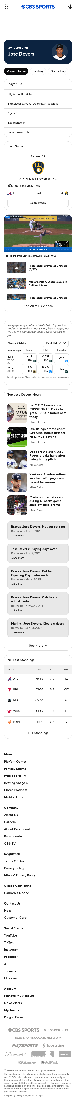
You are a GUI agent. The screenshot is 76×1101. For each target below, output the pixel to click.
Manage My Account (19, 996)
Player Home (16, 71)
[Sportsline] (53, 1045)
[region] (38, 233)
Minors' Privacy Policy (20, 875)
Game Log (58, 71)
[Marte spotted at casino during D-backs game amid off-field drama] (17, 505)
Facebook (11, 957)
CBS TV (10, 844)
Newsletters (13, 1003)
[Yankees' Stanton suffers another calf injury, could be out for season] (17, 482)
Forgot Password (16, 1017)
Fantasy (38, 71)
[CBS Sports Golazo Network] (38, 1037)
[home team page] (38, 167)
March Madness (15, 790)
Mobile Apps (13, 797)
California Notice (16, 893)
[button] (6, 6)
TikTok (8, 943)
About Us (11, 815)
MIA (16, 700)
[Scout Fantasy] (27, 1062)
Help (7, 911)
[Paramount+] (16, 1053)
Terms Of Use (14, 861)
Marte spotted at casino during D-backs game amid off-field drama (46, 501)
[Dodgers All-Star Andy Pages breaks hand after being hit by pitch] (17, 459)
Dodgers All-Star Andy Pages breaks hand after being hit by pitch (47, 455)
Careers (10, 822)
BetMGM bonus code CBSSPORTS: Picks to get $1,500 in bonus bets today (47, 411)
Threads (10, 971)
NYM (16, 722)
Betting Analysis (16, 783)
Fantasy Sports (15, 769)
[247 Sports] (25, 1045)
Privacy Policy (14, 868)
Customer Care (15, 918)
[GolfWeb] (49, 1062)
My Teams (11, 1010)
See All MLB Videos (38, 306)
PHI (15, 689)
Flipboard (11, 978)
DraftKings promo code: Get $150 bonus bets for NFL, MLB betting (47, 433)
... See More (17, 536)
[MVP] (65, 1053)
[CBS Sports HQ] (56, 1030)
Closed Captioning (17, 886)
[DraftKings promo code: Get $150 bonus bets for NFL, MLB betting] (17, 437)
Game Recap (38, 203)
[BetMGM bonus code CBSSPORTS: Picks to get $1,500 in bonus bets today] (17, 413)
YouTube (10, 935)
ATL (15, 679)
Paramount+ (13, 836)
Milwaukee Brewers (34, 179)
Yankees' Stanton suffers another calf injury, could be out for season (47, 478)
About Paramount (17, 829)
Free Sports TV (15, 776)
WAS (16, 711)
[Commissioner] (42, 1053)
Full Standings (38, 733)
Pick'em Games (15, 762)
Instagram (11, 950)
